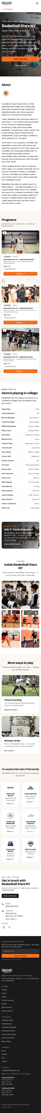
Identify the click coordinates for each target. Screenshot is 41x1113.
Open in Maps (10, 919)
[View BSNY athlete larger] (30, 639)
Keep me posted (20, 956)
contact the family (8, 890)
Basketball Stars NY (8, 1031)
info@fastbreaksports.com (11, 1070)
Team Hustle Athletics (9, 1034)
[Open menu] (37, 3)
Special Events (7, 1007)
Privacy (4, 1107)
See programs (20, 65)
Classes (4, 990)
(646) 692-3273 (11, 906)
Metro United (6, 1041)
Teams (4, 993)
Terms (9, 1107)
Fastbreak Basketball (9, 1027)
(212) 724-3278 (7, 1084)
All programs (8, 9)
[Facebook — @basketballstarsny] (9, 927)
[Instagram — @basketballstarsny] (4, 927)
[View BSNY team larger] (11, 619)
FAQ (3, 1058)
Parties (4, 1004)
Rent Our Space (7, 1011)
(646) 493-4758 (7, 1095)
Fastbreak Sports (8, 1020)
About (4, 1051)
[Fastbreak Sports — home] (7, 3)
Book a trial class (20, 59)
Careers (4, 1061)
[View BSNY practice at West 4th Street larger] (11, 639)
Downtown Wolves (8, 1038)
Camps (4, 997)
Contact (4, 1054)
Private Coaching (8, 1000)
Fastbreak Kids (7, 1024)
